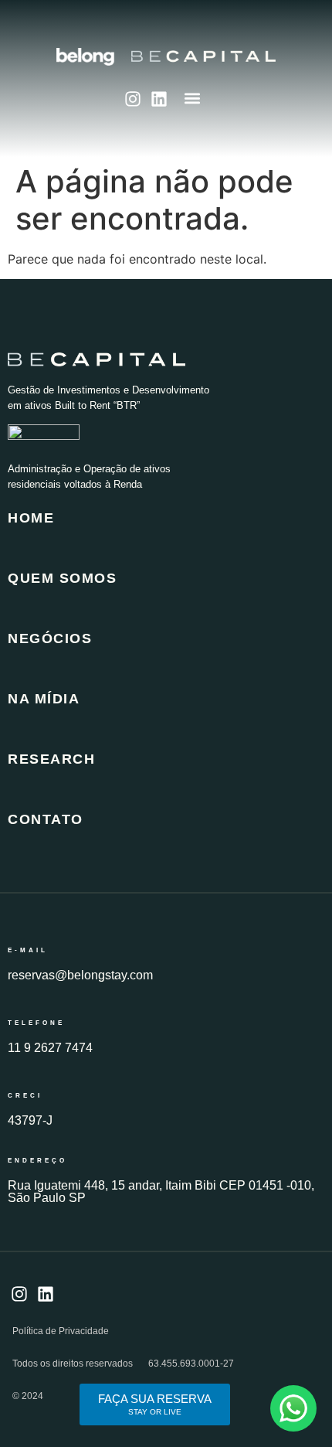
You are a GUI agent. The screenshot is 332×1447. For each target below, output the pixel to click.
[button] (192, 98)
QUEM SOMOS (62, 578)
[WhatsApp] (293, 1408)
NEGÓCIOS (50, 638)
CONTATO (45, 819)
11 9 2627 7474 (50, 1047)
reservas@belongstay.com (80, 975)
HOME (31, 518)
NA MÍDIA (44, 698)
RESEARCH (51, 759)
